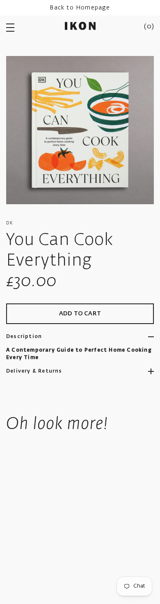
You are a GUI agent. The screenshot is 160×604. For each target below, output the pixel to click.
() (149, 26)
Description (24, 336)
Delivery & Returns (34, 371)
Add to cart (80, 314)
